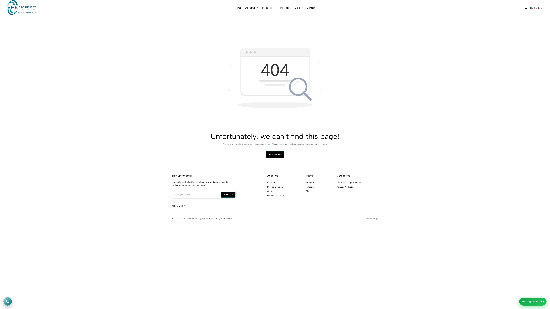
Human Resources (275, 195)
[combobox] (537, 8)
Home (238, 7)
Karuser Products (345, 187)
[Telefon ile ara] (7, 301)
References (285, 7)
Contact (311, 7)
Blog (297, 7)
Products (267, 7)
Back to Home (275, 154)
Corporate (272, 182)
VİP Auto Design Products (349, 182)
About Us (250, 7)
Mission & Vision (275, 187)
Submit (227, 194)
